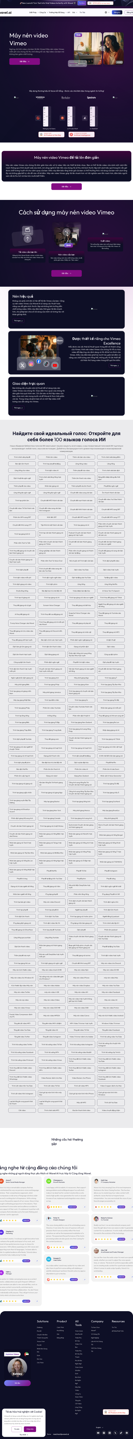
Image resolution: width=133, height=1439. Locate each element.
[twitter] (103, 1433)
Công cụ (42, 12)
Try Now (82, 3)
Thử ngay (17, 321)
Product (62, 1321)
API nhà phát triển (118, 1331)
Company (97, 1321)
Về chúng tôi (95, 1334)
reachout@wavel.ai (61, 1434)
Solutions (43, 1321)
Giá (73, 12)
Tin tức (82, 12)
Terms (49, 1434)
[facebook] (120, 1433)
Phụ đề (39, 1331)
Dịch (38, 1355)
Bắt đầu (65, 186)
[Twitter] (114, 1433)
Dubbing (39, 1327)
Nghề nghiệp (95, 1338)
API (68, 12)
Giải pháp (32, 12)
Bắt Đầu (23, 61)
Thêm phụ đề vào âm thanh (78, 1354)
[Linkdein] (109, 1433)
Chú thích (40, 1363)
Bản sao (39, 1359)
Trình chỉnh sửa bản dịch (79, 1370)
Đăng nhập (60, 1338)
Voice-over (41, 1341)
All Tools (78, 1323)
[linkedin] (98, 1433)
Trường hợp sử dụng (56, 12)
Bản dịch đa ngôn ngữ (78, 1380)
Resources (118, 1321)
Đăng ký (117, 12)
